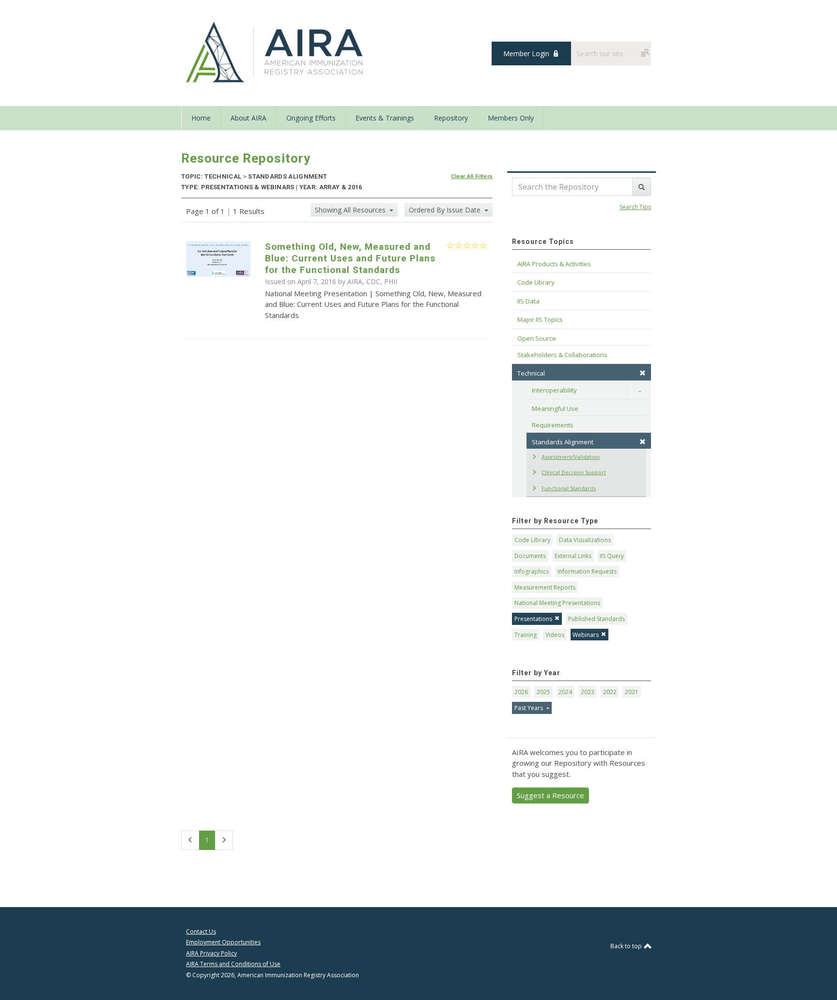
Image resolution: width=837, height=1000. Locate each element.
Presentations (533, 619)
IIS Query (612, 556)
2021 (631, 692)
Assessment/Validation (571, 456)
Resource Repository (245, 158)
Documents (530, 556)
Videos (554, 635)
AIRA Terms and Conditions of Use (233, 964)
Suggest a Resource (550, 795)
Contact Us (201, 931)
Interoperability (554, 390)
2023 (587, 692)
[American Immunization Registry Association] (275, 52)
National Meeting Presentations (557, 603)
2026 (521, 692)
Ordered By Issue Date (445, 209)
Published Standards (596, 619)
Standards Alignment (562, 442)
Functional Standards (569, 488)
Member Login (526, 53)
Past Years (529, 708)
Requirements (553, 425)
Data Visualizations (585, 540)
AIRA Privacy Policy (211, 953)
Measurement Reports (544, 587)
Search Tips (635, 207)
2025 (543, 692)
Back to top (626, 946)
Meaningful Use (555, 408)
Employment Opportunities (223, 942)
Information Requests (587, 571)
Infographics (531, 571)
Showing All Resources (351, 209)
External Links (573, 556)
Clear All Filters (472, 176)
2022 (610, 692)
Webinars (586, 635)
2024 (565, 692)
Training (525, 635)
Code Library (532, 540)
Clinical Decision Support (574, 472)
